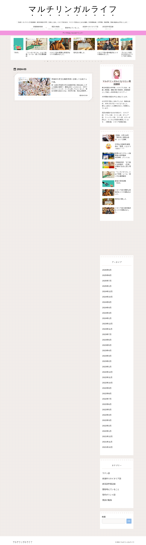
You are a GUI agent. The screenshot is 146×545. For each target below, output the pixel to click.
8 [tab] (66, 61)
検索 (104, 517)
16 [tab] (89, 61)
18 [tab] (95, 61)
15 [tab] (86, 61)
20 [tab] (101, 61)
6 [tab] (60, 61)
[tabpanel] (25, 47)
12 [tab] (77, 61)
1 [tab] (45, 61)
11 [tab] (74, 61)
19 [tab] (98, 61)
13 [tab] (80, 61)
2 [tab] (48, 61)
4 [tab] (54, 61)
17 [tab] (92, 61)
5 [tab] (57, 61)
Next (134, 48)
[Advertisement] (53, 121)
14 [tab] (83, 61)
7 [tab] (63, 61)
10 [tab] (72, 61)
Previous (12, 48)
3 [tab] (51, 61)
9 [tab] (69, 61)
